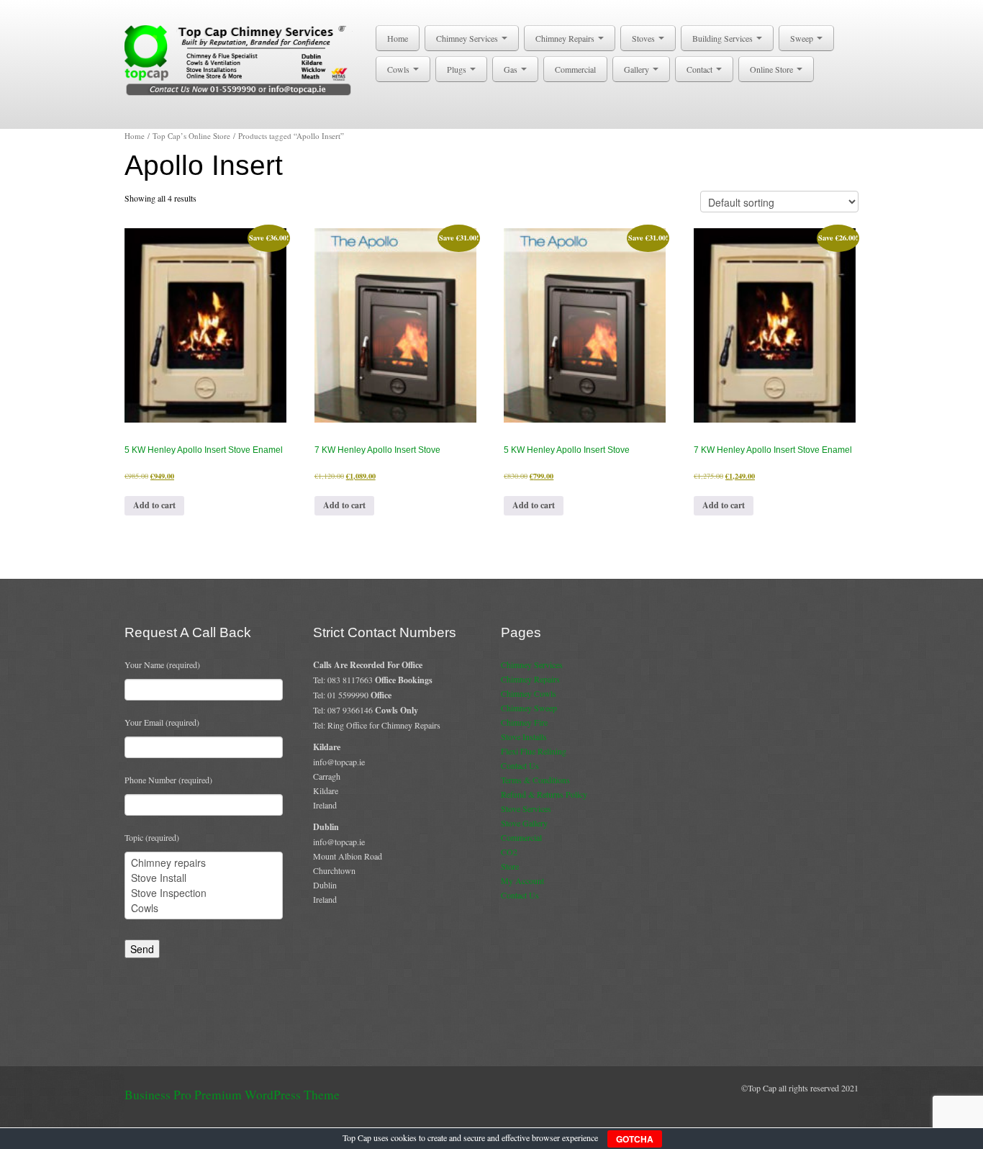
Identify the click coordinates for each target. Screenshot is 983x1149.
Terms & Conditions (535, 779)
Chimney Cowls (528, 693)
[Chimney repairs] (204, 862)
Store (510, 866)
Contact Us (520, 765)
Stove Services (526, 808)
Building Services (723, 38)
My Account (522, 880)
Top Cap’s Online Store (191, 135)
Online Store (772, 69)
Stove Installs (524, 736)
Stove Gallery (524, 823)
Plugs (457, 69)
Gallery (637, 69)
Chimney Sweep (529, 707)
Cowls (399, 69)
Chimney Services (468, 38)
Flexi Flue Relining (533, 751)
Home (397, 38)
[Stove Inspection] (204, 893)
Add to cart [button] (154, 505)
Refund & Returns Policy (544, 794)
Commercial (575, 69)
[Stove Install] (204, 878)
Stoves (644, 38)
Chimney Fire (524, 722)
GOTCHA (634, 1138)
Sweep (802, 38)
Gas (512, 69)
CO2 (509, 851)
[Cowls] (204, 908)
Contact (701, 69)
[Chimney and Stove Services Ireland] (240, 59)
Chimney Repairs (566, 38)
